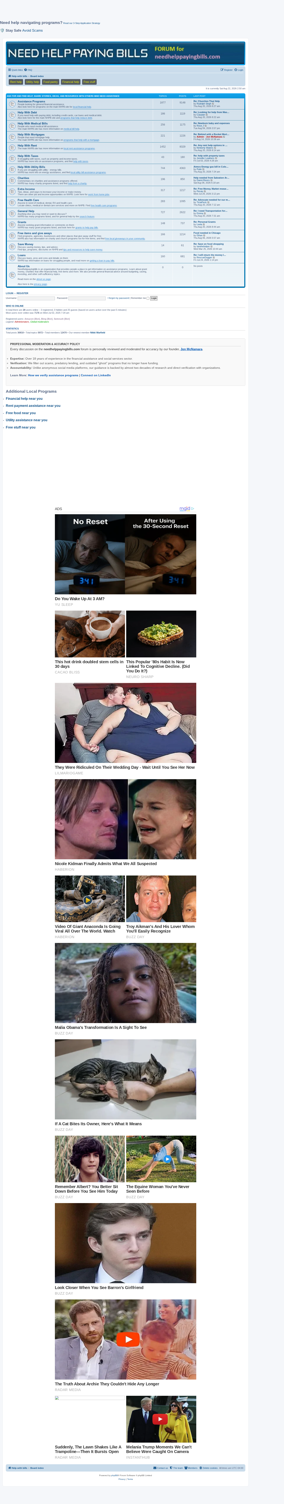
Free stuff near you (21, 427)
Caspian (201, 114)
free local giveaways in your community (125, 238)
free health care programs (104, 205)
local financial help (82, 107)
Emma (200, 213)
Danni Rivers (203, 180)
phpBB (114, 1475)
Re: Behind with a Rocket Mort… (211, 134)
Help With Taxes (28, 156)
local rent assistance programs (79, 148)
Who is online (14, 306)
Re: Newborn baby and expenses (212, 123)
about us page (43, 279)
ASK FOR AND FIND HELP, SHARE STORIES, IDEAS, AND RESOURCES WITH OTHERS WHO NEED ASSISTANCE (63, 96)
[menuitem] (28, 69)
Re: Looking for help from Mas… (211, 112)
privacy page (40, 284)
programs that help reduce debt (76, 118)
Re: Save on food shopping (209, 244)
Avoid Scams (32, 30)
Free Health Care (28, 200)
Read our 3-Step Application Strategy (81, 23)
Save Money (25, 244)
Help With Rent (27, 145)
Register (22, 293)
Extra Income (26, 189)
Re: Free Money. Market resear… (211, 189)
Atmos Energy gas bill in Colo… (211, 166)
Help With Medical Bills (33, 123)
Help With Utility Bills (31, 167)
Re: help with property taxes (209, 155)
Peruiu (200, 191)
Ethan (200, 235)
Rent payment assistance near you (33, 405)
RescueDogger (204, 257)
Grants (22, 222)
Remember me (139, 298)
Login (9, 293)
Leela (199, 224)
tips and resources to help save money (82, 249)
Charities (23, 178)
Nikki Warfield (97, 332)
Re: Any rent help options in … (210, 145)
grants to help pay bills (86, 227)
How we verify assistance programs (53, 375)
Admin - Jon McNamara (209, 136)
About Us (24, 266)
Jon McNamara (191, 349)
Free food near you (21, 413)
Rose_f (200, 125)
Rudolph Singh (204, 103)
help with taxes (80, 161)
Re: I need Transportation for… (210, 211)
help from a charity (77, 183)
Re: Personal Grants (205, 222)
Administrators (22, 321)
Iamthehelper (203, 246)
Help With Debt (27, 112)
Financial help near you (24, 398)
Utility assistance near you (26, 420)
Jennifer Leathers (205, 158)
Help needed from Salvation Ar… (211, 177)
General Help (26, 211)
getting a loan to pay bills (102, 260)
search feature (87, 216)
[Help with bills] (125, 53)
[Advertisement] (101, 11)
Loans (22, 255)
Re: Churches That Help (207, 101)
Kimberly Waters (205, 148)
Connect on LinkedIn (96, 375)
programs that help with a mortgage (81, 140)
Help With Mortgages (31, 134)
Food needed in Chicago (207, 233)
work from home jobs (98, 194)
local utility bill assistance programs (88, 172)
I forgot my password (118, 298)
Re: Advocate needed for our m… (212, 200)
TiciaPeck (202, 202)
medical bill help (71, 129)
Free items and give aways (35, 233)
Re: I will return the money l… (210, 255)
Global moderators (39, 321)
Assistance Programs (31, 101)
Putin (199, 169)
